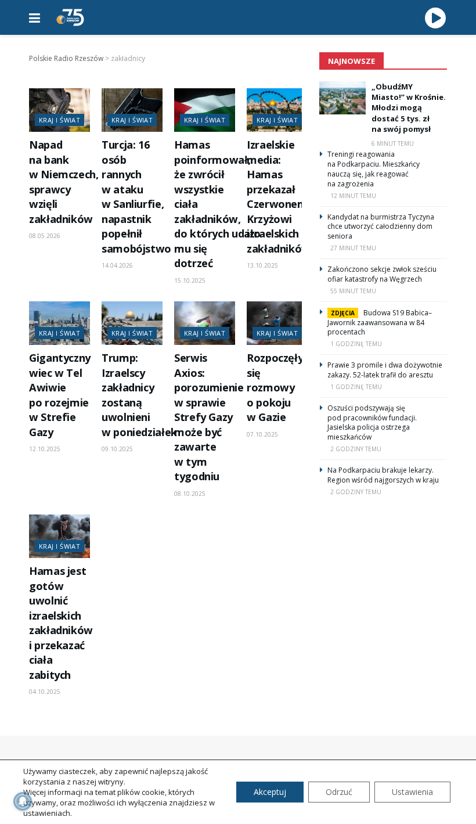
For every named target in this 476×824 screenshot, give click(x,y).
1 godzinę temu (356, 344)
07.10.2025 (262, 434)
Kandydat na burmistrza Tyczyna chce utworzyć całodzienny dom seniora (380, 227)
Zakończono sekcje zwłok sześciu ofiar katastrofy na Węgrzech (382, 274)
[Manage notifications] (22, 801)
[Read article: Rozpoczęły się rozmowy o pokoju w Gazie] (277, 323)
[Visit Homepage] (70, 17)
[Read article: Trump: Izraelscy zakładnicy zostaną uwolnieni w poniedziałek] (132, 323)
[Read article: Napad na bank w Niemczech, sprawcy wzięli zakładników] (59, 110)
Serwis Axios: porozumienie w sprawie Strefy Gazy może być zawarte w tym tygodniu (209, 417)
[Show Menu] (34, 17)
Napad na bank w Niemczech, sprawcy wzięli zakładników (64, 181)
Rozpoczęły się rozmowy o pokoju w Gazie (275, 387)
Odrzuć (339, 791)
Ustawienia (412, 791)
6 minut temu (393, 143)
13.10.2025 (262, 265)
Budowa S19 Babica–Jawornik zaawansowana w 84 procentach (379, 322)
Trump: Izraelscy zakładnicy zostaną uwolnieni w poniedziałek (139, 394)
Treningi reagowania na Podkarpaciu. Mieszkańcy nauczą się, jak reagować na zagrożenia (373, 168)
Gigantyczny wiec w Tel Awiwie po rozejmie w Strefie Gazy (60, 394)
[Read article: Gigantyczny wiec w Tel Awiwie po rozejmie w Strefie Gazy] (59, 323)
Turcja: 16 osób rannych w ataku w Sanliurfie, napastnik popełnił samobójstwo (136, 196)
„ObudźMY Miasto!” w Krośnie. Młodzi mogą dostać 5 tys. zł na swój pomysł (409, 107)
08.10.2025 (189, 494)
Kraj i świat (59, 120)
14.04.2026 (117, 265)
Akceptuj (270, 791)
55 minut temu (353, 291)
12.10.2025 (44, 449)
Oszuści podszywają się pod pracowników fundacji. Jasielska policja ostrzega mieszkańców (372, 422)
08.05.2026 (44, 236)
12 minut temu (353, 196)
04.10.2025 (44, 692)
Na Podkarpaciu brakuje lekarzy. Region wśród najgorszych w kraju (383, 475)
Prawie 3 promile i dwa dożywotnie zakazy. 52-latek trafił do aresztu (384, 370)
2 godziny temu (355, 449)
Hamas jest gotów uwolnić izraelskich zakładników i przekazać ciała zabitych (61, 622)
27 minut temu (353, 248)
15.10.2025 (189, 280)
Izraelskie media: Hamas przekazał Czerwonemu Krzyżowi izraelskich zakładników (280, 196)
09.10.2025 (117, 449)
